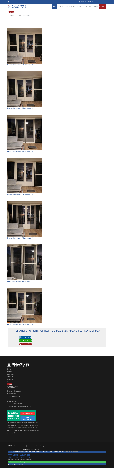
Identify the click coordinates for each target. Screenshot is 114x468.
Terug (11, 12)
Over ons (88, 6)
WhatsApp (27, 340)
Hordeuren (70, 6)
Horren (60, 6)
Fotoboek (80, 6)
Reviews (95, 6)
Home (54, 6)
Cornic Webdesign (35, 449)
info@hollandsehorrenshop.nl (97, 2)
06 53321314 (84, 2)
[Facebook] (8, 2)
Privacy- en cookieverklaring (35, 446)
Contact (102, 6)
